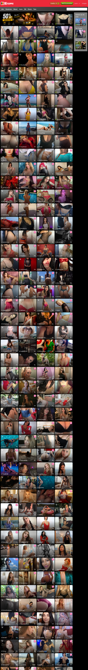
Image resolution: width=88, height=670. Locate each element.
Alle (2, 9)
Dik (25, 9)
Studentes (9, 9)
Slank (21, 9)
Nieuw (15, 9)
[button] (77, 3)
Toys (34, 9)
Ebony (30, 9)
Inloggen (84, 3)
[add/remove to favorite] (38, 14)
